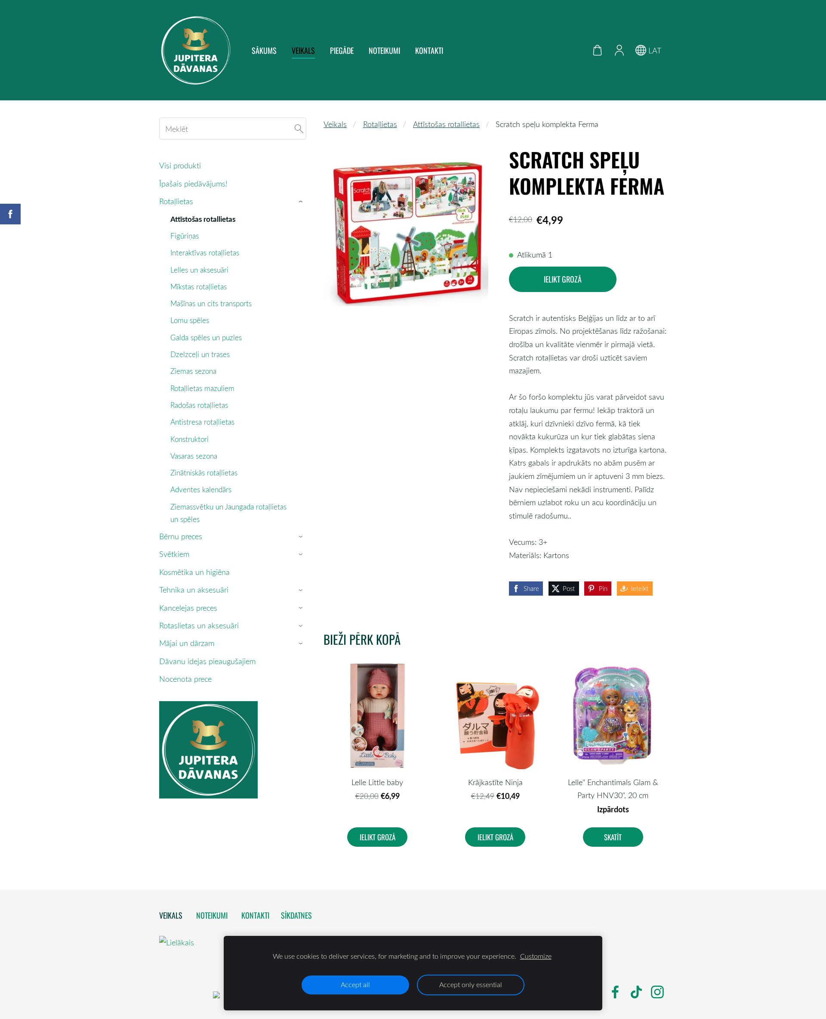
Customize (536, 956)
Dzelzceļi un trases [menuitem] (200, 354)
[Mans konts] (619, 50)
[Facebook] (615, 992)
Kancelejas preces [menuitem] (188, 608)
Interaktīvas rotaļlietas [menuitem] (204, 253)
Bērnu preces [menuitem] (180, 536)
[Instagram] (657, 992)
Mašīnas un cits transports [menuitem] (211, 303)
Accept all (355, 984)
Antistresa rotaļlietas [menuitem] (202, 422)
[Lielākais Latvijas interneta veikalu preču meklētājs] (185, 995)
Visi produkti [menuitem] (180, 165)
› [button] (302, 201)
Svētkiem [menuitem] (174, 554)
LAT (653, 50)
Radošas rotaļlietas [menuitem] (199, 405)
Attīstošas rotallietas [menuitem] (202, 219)
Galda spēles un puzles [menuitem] (206, 337)
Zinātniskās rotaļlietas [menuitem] (203, 473)
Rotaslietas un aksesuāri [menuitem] (199, 625)
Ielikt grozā (563, 279)
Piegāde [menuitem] (342, 50)
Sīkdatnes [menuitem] (296, 915)
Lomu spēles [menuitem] (189, 320)
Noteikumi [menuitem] (384, 50)
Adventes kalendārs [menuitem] (200, 489)
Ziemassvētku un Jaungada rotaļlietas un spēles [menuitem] (228, 513)
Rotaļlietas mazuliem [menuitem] (202, 388)
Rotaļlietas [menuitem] (176, 201)
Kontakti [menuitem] (429, 50)
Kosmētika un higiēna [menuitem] (194, 572)
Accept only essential (470, 984)
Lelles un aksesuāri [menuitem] (199, 270)
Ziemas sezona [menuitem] (193, 371)
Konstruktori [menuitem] (189, 439)
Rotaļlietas (380, 124)
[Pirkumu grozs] (597, 50)
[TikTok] (636, 992)
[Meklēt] (299, 128)
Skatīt (613, 837)
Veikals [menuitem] (303, 50)
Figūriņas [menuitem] (184, 236)
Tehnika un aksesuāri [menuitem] (193, 589)
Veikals (335, 124)
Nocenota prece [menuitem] (185, 679)
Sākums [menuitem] (264, 50)
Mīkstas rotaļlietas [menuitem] (198, 287)
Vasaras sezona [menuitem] (193, 456)
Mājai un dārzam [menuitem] (186, 643)
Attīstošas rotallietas (446, 124)
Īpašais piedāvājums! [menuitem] (193, 183)
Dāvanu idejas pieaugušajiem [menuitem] (207, 661)
